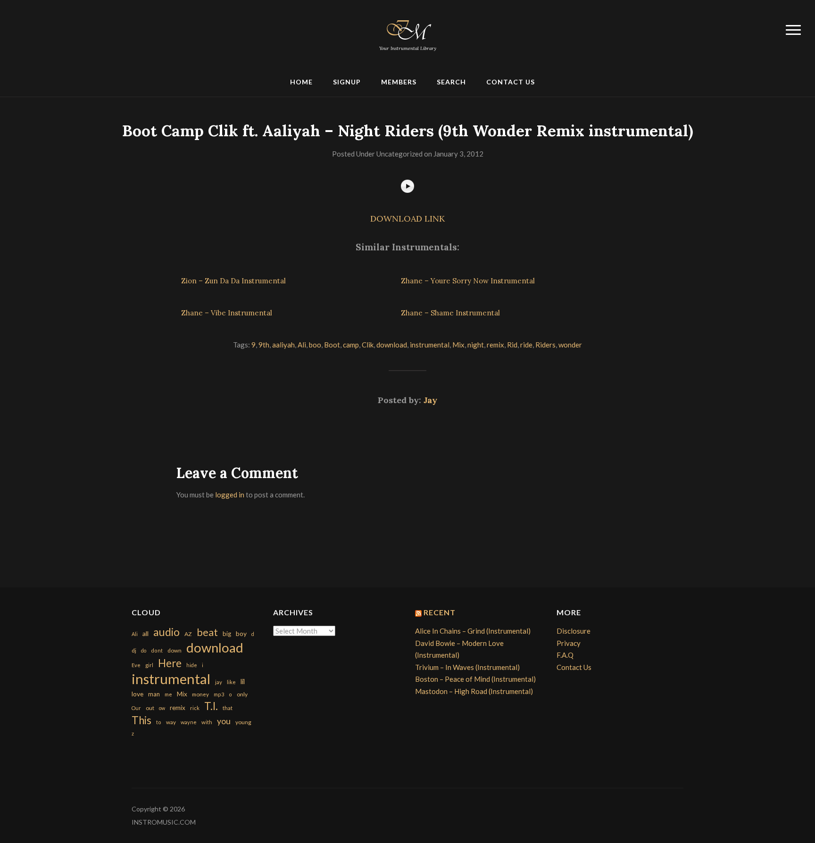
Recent (440, 612)
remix (495, 344)
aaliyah (283, 344)
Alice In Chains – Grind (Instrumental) (473, 631)
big (227, 633)
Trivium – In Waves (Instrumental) (467, 667)
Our (136, 708)
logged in (229, 494)
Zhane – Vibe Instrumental (226, 312)
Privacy (569, 643)
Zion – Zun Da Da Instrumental (233, 280)
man (154, 694)
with (206, 722)
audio (166, 632)
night (475, 344)
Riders (545, 344)
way (171, 722)
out (150, 707)
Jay (430, 400)
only (242, 694)
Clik (368, 344)
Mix (458, 344)
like (231, 682)
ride (526, 344)
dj (134, 650)
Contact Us (510, 82)
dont (157, 650)
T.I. (211, 706)
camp (351, 344)
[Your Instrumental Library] (407, 28)
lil (243, 681)
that (228, 707)
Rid (512, 344)
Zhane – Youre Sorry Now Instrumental (468, 280)
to (158, 722)
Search (451, 82)
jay (218, 682)
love (137, 694)
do (143, 650)
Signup (347, 82)
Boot (332, 344)
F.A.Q (565, 655)
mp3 (219, 694)
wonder (570, 344)
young (243, 722)
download (391, 344)
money (200, 694)
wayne (189, 722)
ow (162, 708)
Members (398, 82)
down (174, 650)
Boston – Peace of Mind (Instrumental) (475, 679)
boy (241, 633)
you (224, 721)
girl (149, 665)
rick (195, 708)
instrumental (429, 344)
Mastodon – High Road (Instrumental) (474, 691)
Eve (136, 665)
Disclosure (573, 631)
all (145, 633)
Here (170, 663)
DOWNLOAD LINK (407, 218)
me (168, 694)
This (141, 720)
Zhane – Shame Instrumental (450, 312)
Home (301, 82)
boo (315, 344)
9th (263, 344)
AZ (188, 633)
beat (207, 632)
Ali (302, 344)
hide (191, 665)
